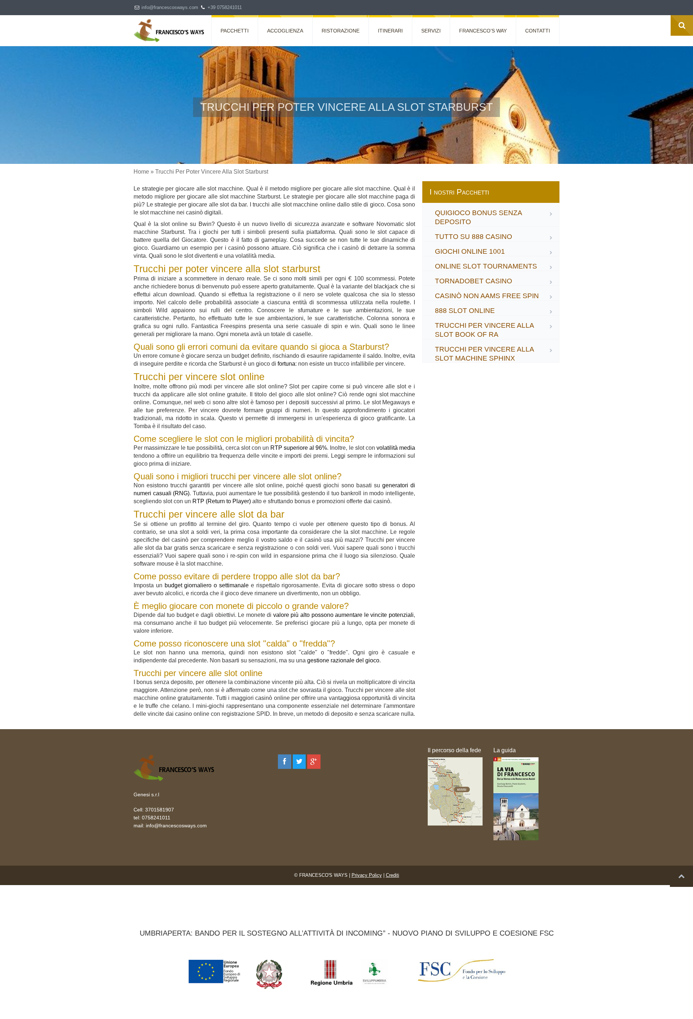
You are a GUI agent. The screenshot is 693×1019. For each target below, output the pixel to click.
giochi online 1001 (470, 251)
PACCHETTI (235, 31)
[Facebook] (284, 761)
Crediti (392, 875)
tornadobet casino (473, 281)
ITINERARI (390, 31)
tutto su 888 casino (473, 236)
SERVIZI (431, 31)
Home (141, 172)
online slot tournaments (486, 266)
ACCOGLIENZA (285, 31)
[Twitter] (299, 761)
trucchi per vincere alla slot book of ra (484, 330)
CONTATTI (537, 31)
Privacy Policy (367, 875)
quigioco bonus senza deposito (478, 217)
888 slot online (465, 310)
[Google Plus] (314, 761)
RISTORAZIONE (340, 31)
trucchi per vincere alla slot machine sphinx (484, 353)
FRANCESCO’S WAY (483, 31)
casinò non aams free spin (487, 296)
